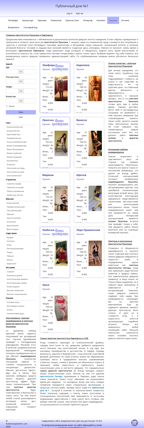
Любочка (48, 230)
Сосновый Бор (31, 27)
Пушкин (113, 20)
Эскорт (10, 309)
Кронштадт (27, 20)
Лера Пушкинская (88, 230)
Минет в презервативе (16, 145)
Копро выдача (13, 286)
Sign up (79, 13)
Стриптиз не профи (15, 187)
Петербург (13, 20)
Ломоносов (56, 20)
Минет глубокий (14, 153)
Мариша (48, 175)
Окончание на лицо (15, 172)
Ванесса (81, 120)
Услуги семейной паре (17, 142)
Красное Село (72, 20)
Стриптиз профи (14, 183)
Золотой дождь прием (17, 283)
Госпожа (10, 241)
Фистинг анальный (15, 290)
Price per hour (12, 77)
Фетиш (10, 260)
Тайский (10, 214)
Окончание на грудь (16, 168)
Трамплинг (11, 263)
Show (21, 112)
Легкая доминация (15, 248)
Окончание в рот (14, 175)
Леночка (48, 120)
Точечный (11, 221)
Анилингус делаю (14, 275)
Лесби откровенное (15, 191)
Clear (21, 117)
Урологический (14, 218)
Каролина (82, 65)
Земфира (48, 65)
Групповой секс (13, 134)
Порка (9, 252)
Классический (13, 203)
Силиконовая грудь (15, 313)
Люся (45, 285)
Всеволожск (13, 27)
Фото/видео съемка (15, 306)
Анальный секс (13, 130)
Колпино (101, 20)
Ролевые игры (13, 302)
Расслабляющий (14, 210)
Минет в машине (14, 157)
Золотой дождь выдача (17, 279)
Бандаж (10, 237)
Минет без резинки (15, 149)
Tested (11, 106)
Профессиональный (16, 207)
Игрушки (11, 164)
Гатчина (125, 20)
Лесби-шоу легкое (15, 195)
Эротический (12, 225)
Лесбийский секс (14, 138)
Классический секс (15, 127)
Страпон (10, 271)
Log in (69, 13)
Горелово (42, 20)
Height (9, 87)
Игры (9, 245)
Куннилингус (12, 160)
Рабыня (10, 256)
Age (7, 67)
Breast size (11, 97)
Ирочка (81, 175)
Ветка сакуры (12, 229)
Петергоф (87, 20)
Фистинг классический (17, 294)
